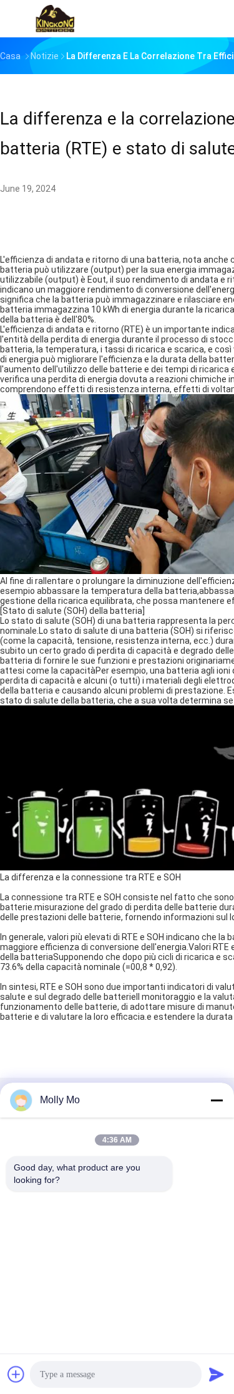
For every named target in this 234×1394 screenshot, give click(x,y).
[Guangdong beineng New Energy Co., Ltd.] (55, 19)
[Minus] (216, 1100)
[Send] (217, 1374)
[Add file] (16, 1374)
